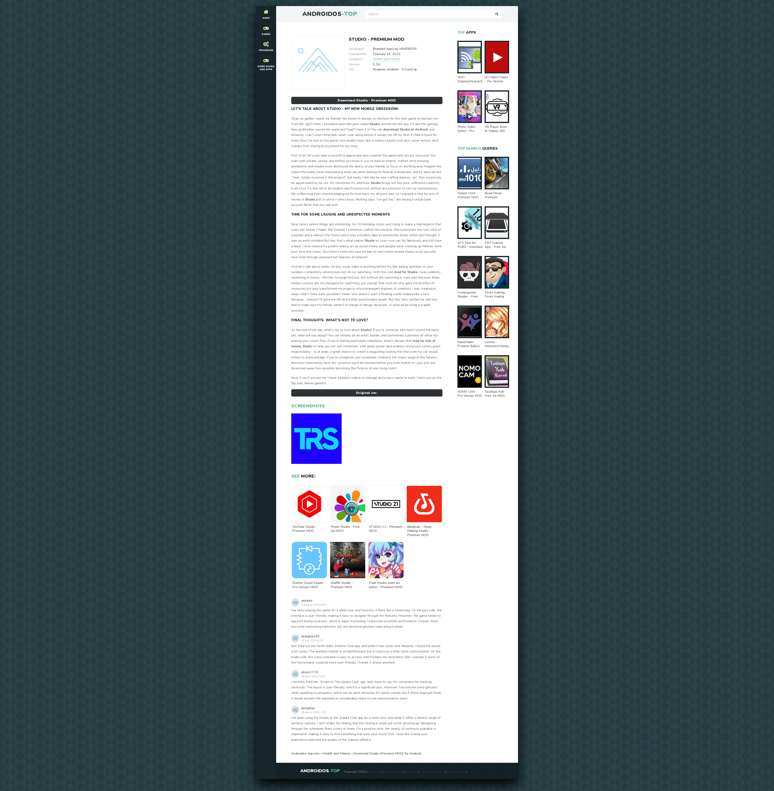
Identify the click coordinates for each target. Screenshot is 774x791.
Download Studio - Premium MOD (367, 100)
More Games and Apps (266, 68)
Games (266, 34)
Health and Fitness (387, 59)
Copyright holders (432, 772)
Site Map (374, 772)
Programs (266, 50)
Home (266, 18)
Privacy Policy (392, 772)
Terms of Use (456, 772)
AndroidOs (329, 14)
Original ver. (367, 393)
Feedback (411, 772)
